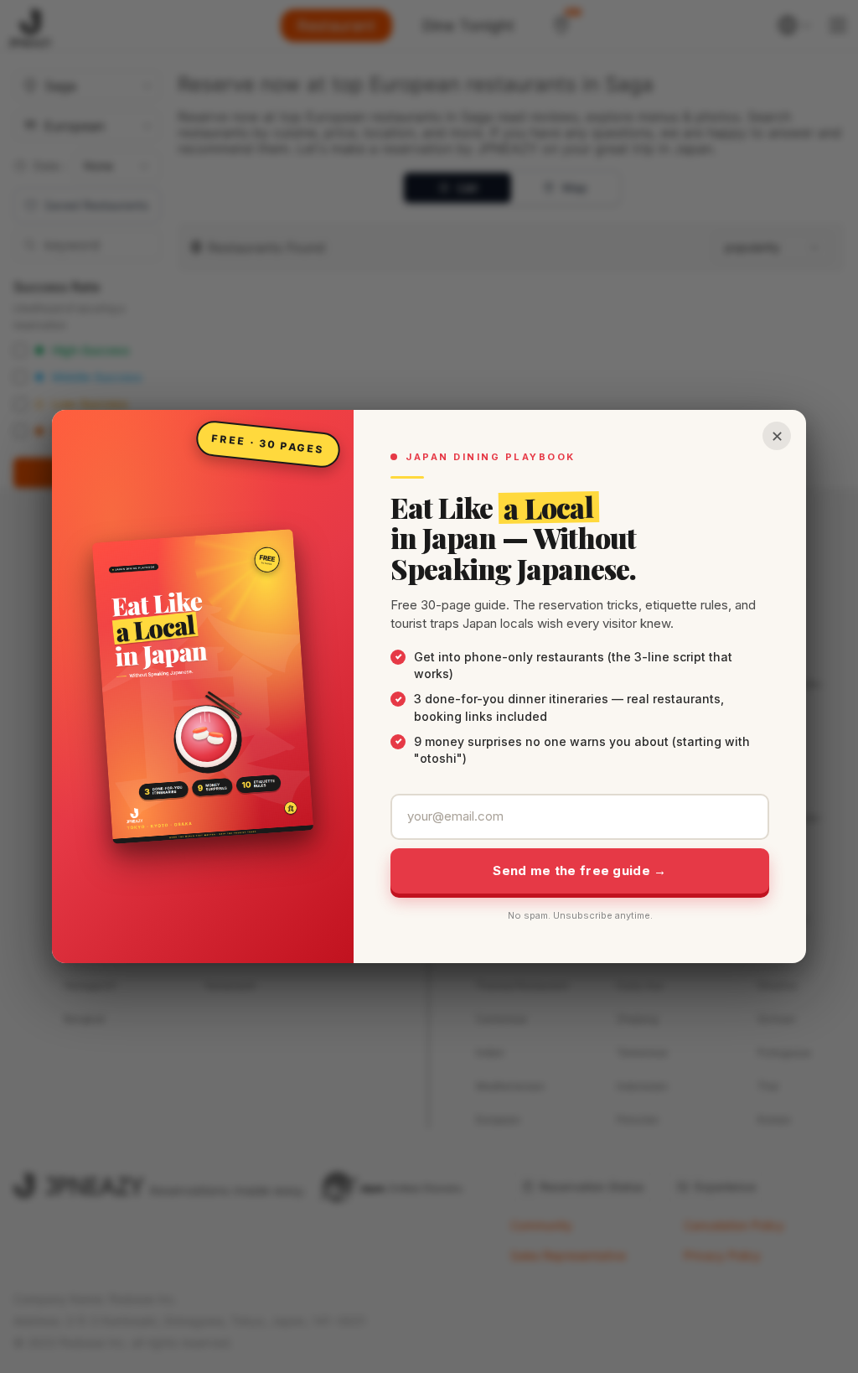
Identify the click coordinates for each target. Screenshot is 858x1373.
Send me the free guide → (579, 870)
